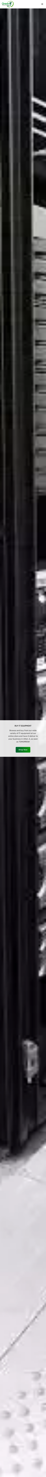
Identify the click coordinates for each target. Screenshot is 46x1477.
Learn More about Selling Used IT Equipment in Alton (23, 749)
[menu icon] (42, 4)
